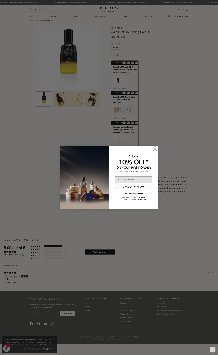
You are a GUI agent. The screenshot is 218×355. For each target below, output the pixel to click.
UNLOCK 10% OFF (133, 186)
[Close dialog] (155, 149)
